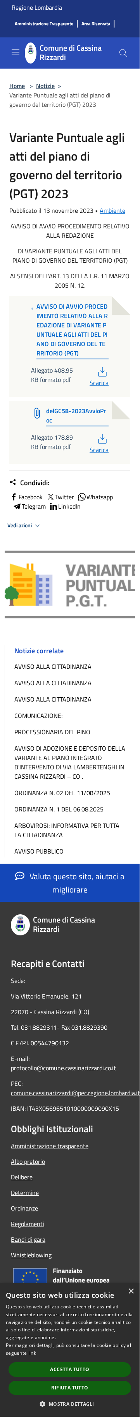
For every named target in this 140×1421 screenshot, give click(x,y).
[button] (69, 1404)
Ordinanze (24, 1208)
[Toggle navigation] (15, 52)
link (32, 1353)
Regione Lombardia (37, 7)
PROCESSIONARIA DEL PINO (52, 732)
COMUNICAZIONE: (38, 715)
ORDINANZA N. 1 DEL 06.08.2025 (59, 809)
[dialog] (70, 1350)
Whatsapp (99, 497)
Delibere (22, 1177)
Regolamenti (27, 1223)
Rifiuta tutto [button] (69, 1387)
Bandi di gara (28, 1239)
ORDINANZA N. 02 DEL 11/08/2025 (62, 792)
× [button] (131, 1291)
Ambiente (112, 210)
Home (17, 85)
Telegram (34, 506)
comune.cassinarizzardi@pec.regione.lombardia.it (75, 1093)
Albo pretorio (28, 1161)
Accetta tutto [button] (69, 1369)
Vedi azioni (20, 525)
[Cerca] (123, 53)
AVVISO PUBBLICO (39, 851)
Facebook (31, 497)
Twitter (64, 497)
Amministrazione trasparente (49, 1146)
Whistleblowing (31, 1255)
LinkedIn (69, 506)
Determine (25, 1192)
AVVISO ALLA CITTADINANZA (53, 666)
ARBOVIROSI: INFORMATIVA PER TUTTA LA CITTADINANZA (66, 830)
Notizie (45, 85)
